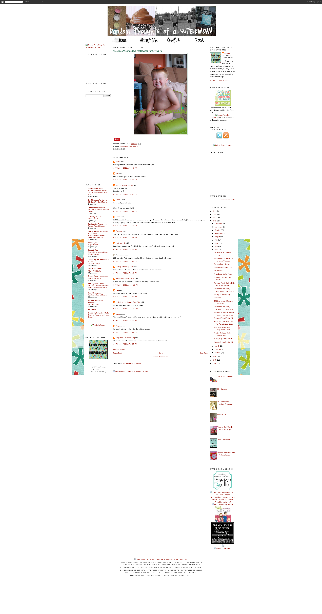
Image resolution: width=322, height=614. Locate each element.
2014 (215, 211)
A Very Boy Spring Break (223, 339)
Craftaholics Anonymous (97, 224)
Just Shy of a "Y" (95, 217)
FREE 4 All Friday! (223, 440)
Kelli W (228, 53)
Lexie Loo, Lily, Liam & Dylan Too (128, 302)
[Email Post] (139, 144)
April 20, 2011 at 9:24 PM (125, 249)
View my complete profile (221, 80)
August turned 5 (93, 245)
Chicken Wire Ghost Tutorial (97, 202)
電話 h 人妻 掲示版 (94, 271)
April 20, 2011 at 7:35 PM (125, 226)
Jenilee (118, 162)
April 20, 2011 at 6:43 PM (125, 194)
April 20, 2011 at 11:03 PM (126, 285)
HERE (216, 117)
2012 (215, 218)
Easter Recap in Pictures (223, 267)
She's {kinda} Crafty (96, 284)
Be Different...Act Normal (97, 200)
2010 (215, 357)
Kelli (117, 173)
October (218, 230)
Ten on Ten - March (94, 278)
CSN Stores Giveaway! (225, 376)
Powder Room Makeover (96, 226)
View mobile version (160, 357)
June (217, 243)
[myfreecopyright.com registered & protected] (161, 559)
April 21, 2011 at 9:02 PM (125, 320)
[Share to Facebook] (121, 149)
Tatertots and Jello (95, 188)
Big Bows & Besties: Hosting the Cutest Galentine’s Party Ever (97, 193)
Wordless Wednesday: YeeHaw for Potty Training (138, 51)
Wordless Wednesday (129, 146)
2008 (215, 363)
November (219, 227)
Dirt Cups (217, 298)
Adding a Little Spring (222, 294)
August (217, 237)
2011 (215, 221)
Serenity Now (93, 250)
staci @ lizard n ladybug (124, 185)
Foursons (119, 231)
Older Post (204, 353)
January (218, 353)
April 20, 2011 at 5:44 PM (125, 180)
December (219, 224)
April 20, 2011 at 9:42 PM (125, 273)
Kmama (118, 200)
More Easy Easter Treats (223, 274)
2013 (215, 214)
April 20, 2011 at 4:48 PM (125, 168)
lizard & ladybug (94, 293)
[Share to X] (119, 149)
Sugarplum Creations (96, 207)
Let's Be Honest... (94, 304)
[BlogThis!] (116, 149)
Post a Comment (119, 349)
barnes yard (92, 243)
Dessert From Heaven (222, 264)
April (216, 250)
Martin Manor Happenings (98, 276)
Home (161, 353)
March (217, 346)
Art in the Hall (222, 414)
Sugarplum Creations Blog (125, 338)
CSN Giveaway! (222, 389)
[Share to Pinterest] (124, 149)
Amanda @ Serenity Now (125, 278)
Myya (118, 314)
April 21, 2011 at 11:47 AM (126, 309)
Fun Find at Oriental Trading (97, 295)
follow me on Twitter (228, 200)
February (218, 349)
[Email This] (114, 149)
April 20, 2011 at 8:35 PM (125, 238)
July (216, 240)
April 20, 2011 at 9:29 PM (125, 261)
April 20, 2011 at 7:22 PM (125, 211)
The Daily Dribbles (95, 269)
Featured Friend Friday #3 (223, 342)
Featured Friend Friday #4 (223, 318)
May (216, 247)
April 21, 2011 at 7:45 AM (125, 297)
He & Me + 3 (92, 310)
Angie (118, 326)
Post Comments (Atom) (132, 363)
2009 (215, 360)
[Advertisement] (96, 140)
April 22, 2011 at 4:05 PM (125, 344)
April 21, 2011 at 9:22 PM (125, 332)
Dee (117, 290)
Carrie (118, 217)
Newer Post (117, 353)
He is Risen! (218, 271)
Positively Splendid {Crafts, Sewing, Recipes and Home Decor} (99, 315)
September (219, 233)
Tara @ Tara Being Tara (124, 267)
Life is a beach (93, 219)
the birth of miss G (94, 264)
